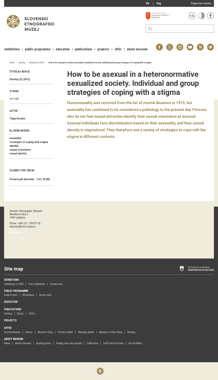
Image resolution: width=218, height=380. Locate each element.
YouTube (190, 45)
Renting (131, 332)
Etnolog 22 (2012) (36, 62)
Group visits (45, 295)
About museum (13, 339)
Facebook (159, 45)
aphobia (14, 145)
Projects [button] (103, 49)
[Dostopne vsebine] (210, 15)
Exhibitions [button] (12, 49)
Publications (12, 309)
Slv (147, 3)
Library (29, 332)
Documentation (12, 332)
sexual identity (18, 153)
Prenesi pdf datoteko (22, 179)
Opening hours (43, 343)
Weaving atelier (86, 332)
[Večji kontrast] (201, 15)
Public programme (16, 290)
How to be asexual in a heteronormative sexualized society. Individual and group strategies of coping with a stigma (99, 62)
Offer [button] (118, 49)
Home (12, 62)
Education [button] (63, 49)
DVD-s (32, 313)
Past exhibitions (36, 284)
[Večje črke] (192, 15)
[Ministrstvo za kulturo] (197, 268)
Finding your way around (69, 343)
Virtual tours (56, 284)
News (7, 343)
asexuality (15, 138)
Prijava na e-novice (201, 3)
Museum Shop (45, 332)
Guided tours (11, 295)
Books (20, 313)
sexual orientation (20, 149)
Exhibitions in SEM (13, 284)
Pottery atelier (65, 332)
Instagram (179, 45)
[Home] (32, 32)
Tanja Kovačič (17, 118)
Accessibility (135, 343)
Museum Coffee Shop (110, 332)
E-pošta (210, 45)
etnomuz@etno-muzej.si (22, 226)
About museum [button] (137, 49)
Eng (159, 3)
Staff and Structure (113, 343)
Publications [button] (83, 49)
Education (11, 301)
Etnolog (22, 62)
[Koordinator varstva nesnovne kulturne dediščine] (166, 16)
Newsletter (15, 232)
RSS (199, 45)
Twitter (169, 45)
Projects (10, 320)
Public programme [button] (37, 49)
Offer (7, 327)
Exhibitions (11, 279)
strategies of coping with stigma (29, 142)
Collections (92, 343)
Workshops (28, 295)
